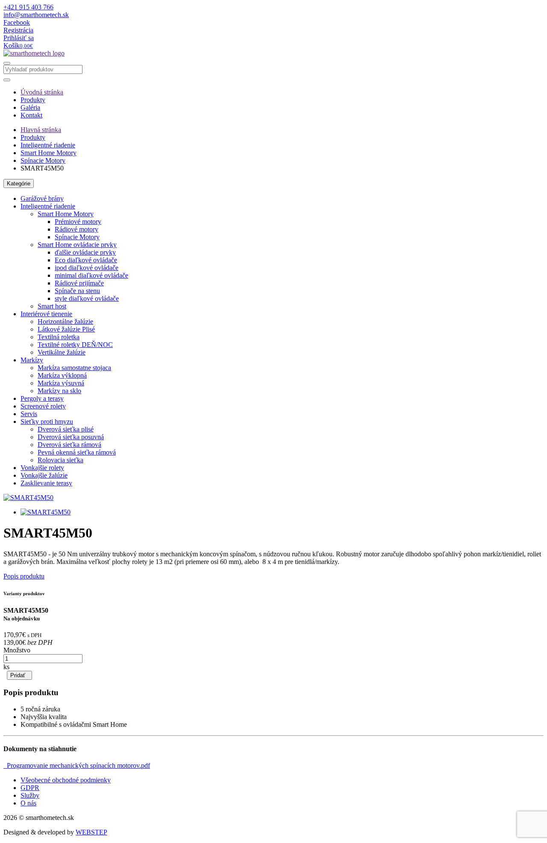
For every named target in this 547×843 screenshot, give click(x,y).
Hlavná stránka (41, 129)
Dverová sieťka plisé (66, 429)
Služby (30, 795)
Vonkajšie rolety (42, 467)
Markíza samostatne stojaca (74, 367)
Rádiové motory (76, 229)
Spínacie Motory (43, 160)
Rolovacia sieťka (60, 460)
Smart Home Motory (48, 152)
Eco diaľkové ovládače (86, 260)
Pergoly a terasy (42, 398)
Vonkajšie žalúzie (44, 475)
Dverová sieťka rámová (69, 444)
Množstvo (16, 650)
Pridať (19, 675)
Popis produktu (23, 576)
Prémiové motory (78, 221)
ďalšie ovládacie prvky (85, 252)
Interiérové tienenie (46, 313)
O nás (28, 803)
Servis (29, 413)
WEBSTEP (91, 832)
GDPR (30, 787)
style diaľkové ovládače (87, 298)
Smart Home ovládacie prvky (77, 244)
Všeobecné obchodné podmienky (66, 780)
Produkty (33, 99)
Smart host (52, 306)
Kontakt (31, 115)
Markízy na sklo (59, 390)
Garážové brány (42, 198)
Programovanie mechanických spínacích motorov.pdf (76, 765)
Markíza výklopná (62, 375)
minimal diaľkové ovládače (91, 275)
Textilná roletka (58, 337)
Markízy (32, 360)
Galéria (30, 107)
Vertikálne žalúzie (61, 352)
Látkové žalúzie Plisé (66, 329)
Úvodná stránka (42, 92)
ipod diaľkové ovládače (86, 267)
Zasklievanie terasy (46, 483)
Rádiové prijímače (79, 283)
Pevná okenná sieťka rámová (77, 452)
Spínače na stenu (77, 290)
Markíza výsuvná (61, 383)
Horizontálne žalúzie (65, 321)
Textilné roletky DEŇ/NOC (75, 344)
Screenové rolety (43, 406)
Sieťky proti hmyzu (47, 421)
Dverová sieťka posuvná (71, 437)
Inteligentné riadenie (48, 145)
